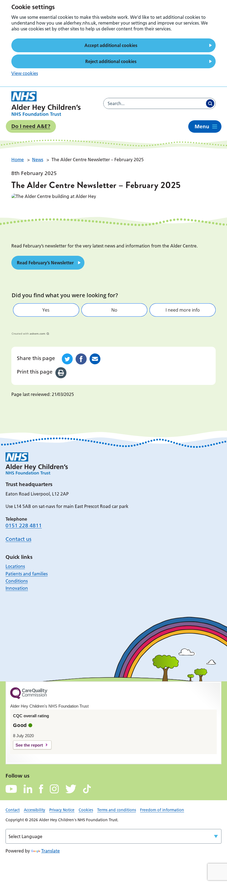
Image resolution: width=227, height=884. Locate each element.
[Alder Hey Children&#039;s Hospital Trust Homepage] (46, 103)
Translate (50, 851)
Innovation (17, 588)
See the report (29, 745)
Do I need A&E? (30, 126)
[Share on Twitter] (67, 358)
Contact (13, 809)
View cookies (24, 73)
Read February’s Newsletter (45, 262)
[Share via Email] (94, 358)
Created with (28, 333)
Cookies (86, 809)
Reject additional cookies (110, 61)
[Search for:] (154, 103)
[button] (46, 310)
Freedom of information (162, 809)
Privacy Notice (61, 809)
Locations (15, 566)
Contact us (18, 539)
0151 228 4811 (24, 525)
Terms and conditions (116, 809)
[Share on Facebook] (81, 358)
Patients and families (27, 574)
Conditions (17, 581)
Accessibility (34, 809)
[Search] (210, 103)
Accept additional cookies (110, 45)
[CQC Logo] (28, 697)
